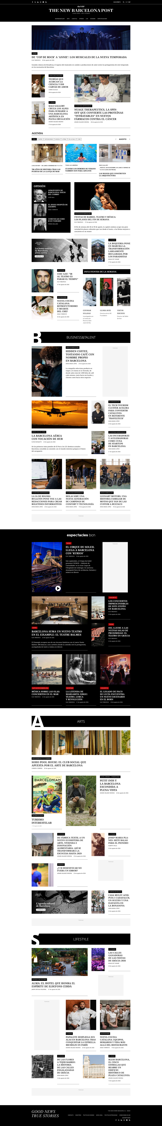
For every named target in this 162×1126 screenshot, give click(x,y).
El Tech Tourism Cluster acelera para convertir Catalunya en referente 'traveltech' (118, 412)
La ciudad (112, 240)
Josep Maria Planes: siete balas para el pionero (118, 840)
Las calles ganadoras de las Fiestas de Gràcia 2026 (117, 956)
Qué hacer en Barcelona (83, 213)
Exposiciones (49, 139)
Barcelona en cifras (38, 432)
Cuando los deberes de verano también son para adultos (80, 170)
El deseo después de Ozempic (58, 206)
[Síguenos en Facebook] (32, 2)
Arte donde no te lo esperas (41, 758)
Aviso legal (99, 1115)
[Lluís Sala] (40, 195)
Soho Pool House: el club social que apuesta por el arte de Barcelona (59, 763)
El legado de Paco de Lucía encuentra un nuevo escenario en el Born (112, 695)
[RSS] (46, 2)
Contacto (70, 1115)
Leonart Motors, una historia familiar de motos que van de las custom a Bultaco (113, 500)
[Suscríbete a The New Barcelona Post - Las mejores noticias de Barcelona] (60, 250)
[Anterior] (116, 139)
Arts (81, 721)
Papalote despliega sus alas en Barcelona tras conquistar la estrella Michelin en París (81, 1041)
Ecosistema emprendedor (83, 106)
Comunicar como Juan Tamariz (56, 220)
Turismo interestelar (42, 821)
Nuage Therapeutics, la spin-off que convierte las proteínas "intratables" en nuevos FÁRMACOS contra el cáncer (98, 114)
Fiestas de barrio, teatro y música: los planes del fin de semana (95, 218)
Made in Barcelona (72, 347)
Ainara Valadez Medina (56, 121)
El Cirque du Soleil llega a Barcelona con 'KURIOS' (80, 550)
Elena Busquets (37, 442)
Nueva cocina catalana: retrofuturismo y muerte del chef (67, 306)
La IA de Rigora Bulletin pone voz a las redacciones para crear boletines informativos (47, 500)
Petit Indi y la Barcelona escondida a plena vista (110, 785)
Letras (64, 139)
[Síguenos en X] (35, 2)
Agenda (37, 133)
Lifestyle (81, 939)
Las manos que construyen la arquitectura (112, 174)
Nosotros (78, 1115)
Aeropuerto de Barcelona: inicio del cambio (57, 192)
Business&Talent (81, 337)
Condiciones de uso (124, 1115)
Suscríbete (117, 2)
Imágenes (61, 864)
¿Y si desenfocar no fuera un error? (69, 869)
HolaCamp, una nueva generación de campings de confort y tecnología (80, 500)
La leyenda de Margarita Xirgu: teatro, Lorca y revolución (77, 695)
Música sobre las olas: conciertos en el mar (46, 693)
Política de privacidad (111, 1115)
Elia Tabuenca (36, 60)
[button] (123, 2)
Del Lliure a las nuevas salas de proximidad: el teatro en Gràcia (119, 631)
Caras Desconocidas (55, 75)
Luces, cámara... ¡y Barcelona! (110, 777)
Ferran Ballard (53, 224)
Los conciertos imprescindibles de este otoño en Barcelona (118, 605)
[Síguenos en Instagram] (40, 2)
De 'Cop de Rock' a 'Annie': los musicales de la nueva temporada (79, 57)
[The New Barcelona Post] (45, 1114)
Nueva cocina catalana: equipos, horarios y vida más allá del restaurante (113, 1041)
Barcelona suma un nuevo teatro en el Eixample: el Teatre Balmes (57, 633)
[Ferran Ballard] (40, 224)
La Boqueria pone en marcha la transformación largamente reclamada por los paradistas (119, 250)
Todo (34, 139)
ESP (129, 2)
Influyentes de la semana (100, 271)
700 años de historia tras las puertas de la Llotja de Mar (46, 170)
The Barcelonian (37, 815)
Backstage (61, 270)
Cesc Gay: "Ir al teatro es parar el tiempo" (67, 276)
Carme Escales (53, 89)
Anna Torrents (53, 209)
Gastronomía (62, 297)
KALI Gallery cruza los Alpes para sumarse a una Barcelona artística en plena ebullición (59, 112)
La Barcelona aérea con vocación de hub (47, 437)
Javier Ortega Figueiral (39, 989)
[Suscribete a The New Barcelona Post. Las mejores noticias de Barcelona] (60, 902)
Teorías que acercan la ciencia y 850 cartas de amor (58, 83)
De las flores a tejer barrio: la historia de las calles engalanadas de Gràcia (66, 1066)
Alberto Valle (112, 845)
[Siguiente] (129, 139)
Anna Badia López (71, 363)
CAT (127, 2)
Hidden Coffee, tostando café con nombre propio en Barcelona (80, 355)
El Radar (52, 102)
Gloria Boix (105, 310)
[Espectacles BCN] (81, 535)
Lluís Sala (51, 197)
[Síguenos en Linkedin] (38, 2)
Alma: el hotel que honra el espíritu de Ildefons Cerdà (53, 984)
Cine (79, 139)
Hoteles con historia (39, 979)
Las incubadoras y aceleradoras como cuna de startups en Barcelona (118, 441)
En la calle (72, 139)
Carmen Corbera (37, 768)
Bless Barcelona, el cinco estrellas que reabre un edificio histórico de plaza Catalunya (119, 1067)
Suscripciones (126, 1117)
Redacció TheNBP (113, 259)
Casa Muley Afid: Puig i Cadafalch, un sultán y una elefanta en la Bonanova (119, 900)
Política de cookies (88, 1115)
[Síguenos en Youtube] (43, 2)
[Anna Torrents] (40, 210)
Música (57, 139)
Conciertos (112, 597)
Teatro (34, 53)
